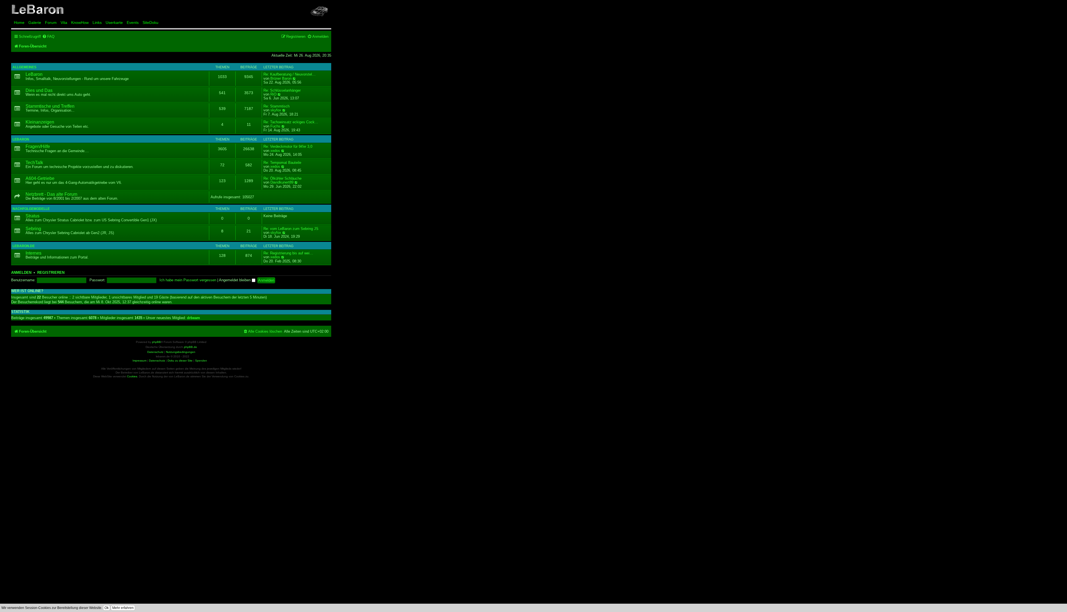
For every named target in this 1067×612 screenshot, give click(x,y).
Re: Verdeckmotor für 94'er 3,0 (287, 147)
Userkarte (114, 22)
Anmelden (21, 273)
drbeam (193, 318)
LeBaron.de (24, 246)
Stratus (32, 216)
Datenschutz (157, 360)
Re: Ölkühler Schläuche (282, 178)
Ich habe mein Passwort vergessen (187, 280)
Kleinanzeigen (40, 122)
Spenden (201, 360)
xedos (275, 151)
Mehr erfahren (123, 608)
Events (133, 22)
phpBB (156, 341)
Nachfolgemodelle (31, 209)
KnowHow (80, 22)
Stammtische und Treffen (50, 106)
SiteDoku (150, 22)
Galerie (34, 22)
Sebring (33, 228)
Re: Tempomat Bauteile (282, 163)
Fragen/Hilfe (38, 146)
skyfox (275, 110)
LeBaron (34, 74)
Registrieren (50, 273)
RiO (273, 94)
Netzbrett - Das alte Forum (51, 194)
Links (97, 22)
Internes (33, 253)
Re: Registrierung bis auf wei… (288, 253)
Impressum (139, 360)
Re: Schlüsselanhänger (282, 90)
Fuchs (275, 126)
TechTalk (34, 162)
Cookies (132, 376)
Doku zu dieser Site (180, 360)
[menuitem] (48, 36)
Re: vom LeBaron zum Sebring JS (290, 229)
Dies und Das (39, 90)
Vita (64, 22)
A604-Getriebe (40, 178)
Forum (51, 22)
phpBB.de (190, 346)
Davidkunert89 (281, 182)
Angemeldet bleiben (235, 280)
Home (19, 22)
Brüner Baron (280, 79)
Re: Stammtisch (276, 106)
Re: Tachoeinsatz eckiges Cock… (290, 122)
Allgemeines (24, 67)
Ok (106, 608)
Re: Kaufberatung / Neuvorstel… (289, 74)
